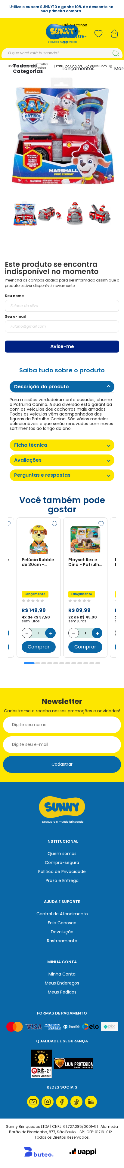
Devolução (62, 932)
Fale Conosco (62, 923)
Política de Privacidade (62, 872)
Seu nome (14, 295)
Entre (68, 31)
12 (97, 663)
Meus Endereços (62, 983)
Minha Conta (62, 974)
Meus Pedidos (62, 992)
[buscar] (115, 53)
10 (85, 663)
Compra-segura (62, 863)
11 (91, 663)
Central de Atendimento (62, 914)
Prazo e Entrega (62, 880)
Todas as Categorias (28, 68)
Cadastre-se (75, 39)
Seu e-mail (15, 316)
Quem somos (62, 854)
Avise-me (62, 346)
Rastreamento (62, 941)
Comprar (39, 646)
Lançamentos (78, 68)
